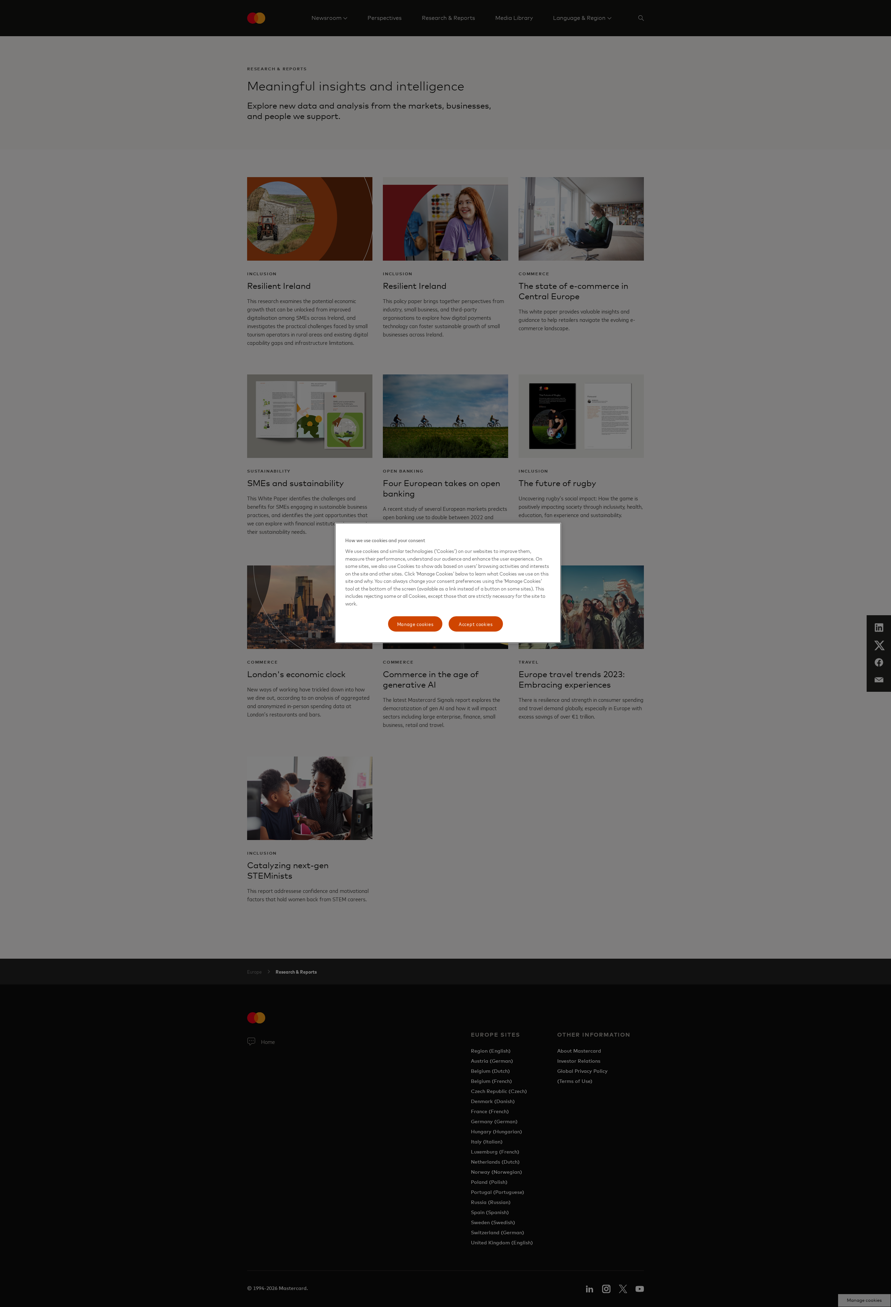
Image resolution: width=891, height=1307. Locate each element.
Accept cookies (476, 623)
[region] (448, 583)
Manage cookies (415, 623)
